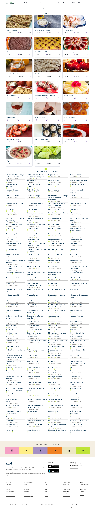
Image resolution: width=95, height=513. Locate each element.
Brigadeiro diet (53, 175)
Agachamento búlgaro (28, 482)
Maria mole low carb (13, 394)
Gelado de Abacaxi (33, 261)
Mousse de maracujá (67, 489)
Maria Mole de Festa (13, 329)
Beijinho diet (74, 224)
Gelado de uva (75, 377)
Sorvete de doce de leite (78, 203)
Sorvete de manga (33, 196)
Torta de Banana (33, 295)
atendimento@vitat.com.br (77, 465)
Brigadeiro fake (32, 209)
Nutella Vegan (11, 325)
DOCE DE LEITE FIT (33, 322)
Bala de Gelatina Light (34, 333)
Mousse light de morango (57, 333)
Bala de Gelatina (54, 367)
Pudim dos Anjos (32, 361)
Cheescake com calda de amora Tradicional (56, 204)
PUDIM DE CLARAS (12, 255)
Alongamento (26, 489)
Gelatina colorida (76, 388)
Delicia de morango (76, 304)
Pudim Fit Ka (74, 325)
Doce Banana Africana (34, 301)
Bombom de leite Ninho (56, 346)
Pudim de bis (52, 283)
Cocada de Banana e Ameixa (37, 400)
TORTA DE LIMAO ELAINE (78, 421)
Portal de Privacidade (45, 507)
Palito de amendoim (55, 234)
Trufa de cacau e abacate (35, 350)
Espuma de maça (76, 424)
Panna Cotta (52, 394)
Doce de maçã (53, 411)
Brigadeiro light (53, 224)
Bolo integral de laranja (78, 278)
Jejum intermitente (9, 493)
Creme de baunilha (12, 196)
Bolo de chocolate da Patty (57, 310)
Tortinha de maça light (35, 329)
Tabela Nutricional (49, 479)
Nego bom (9, 417)
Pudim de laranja (54, 361)
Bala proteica (10, 228)
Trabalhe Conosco (74, 468)
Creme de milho (66, 487)
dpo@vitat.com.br (73, 507)
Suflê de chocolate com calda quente (35, 256)
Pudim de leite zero (33, 377)
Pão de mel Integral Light (57, 430)
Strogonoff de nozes (76, 272)
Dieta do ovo (8, 484)
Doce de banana (75, 175)
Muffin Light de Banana (35, 289)
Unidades (82, 491)
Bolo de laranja (53, 421)
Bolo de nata (74, 249)
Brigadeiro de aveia (12, 346)
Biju (28, 346)
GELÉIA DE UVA (32, 304)
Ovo (46, 489)
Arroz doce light (53, 325)
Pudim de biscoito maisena (15, 203)
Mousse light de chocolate (15, 367)
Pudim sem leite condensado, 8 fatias (34, 284)
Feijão (46, 484)
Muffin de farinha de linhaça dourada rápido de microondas (58, 198)
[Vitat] (10, 3)
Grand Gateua (32, 371)
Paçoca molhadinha (76, 417)
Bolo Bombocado (54, 266)
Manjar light (10, 430)
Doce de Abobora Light (56, 209)
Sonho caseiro (74, 400)
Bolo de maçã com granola (15, 301)
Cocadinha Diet (32, 278)
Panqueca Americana (77, 316)
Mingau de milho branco (35, 424)
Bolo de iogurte (53, 190)
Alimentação (9, 479)
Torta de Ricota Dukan (77, 333)
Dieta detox (8, 489)
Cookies (72, 196)
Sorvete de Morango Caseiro (58, 213)
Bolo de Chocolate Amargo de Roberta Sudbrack (15, 176)
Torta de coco (74, 356)
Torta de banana (33, 228)
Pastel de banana (12, 424)
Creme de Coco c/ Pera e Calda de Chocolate (56, 372)
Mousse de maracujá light (15, 272)
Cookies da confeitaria (34, 382)
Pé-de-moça (10, 337)
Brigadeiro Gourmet (12, 322)
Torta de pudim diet (55, 400)
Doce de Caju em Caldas (56, 295)
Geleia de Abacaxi (54, 219)
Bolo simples (31, 180)
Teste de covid (83, 489)
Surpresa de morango (55, 405)
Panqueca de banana (13, 190)
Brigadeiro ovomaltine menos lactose (13, 412)
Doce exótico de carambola (36, 340)
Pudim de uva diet (33, 190)
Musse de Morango (33, 430)
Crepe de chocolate (76, 371)
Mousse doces (32, 356)
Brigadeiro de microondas (78, 283)
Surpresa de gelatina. (55, 301)
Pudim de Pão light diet (14, 340)
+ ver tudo (47, 437)
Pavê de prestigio (11, 249)
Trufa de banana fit (55, 388)
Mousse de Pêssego (12, 213)
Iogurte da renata (76, 261)
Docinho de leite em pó (35, 203)
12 (55, 169)
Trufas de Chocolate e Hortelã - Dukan (77, 229)
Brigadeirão (10, 421)
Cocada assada (32, 411)
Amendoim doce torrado (35, 367)
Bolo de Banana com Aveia (36, 224)
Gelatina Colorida (33, 240)
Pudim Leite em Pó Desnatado (54, 273)
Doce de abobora (33, 325)
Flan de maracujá (76, 310)
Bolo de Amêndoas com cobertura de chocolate (14, 357)
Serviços (82, 479)
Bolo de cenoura (32, 417)
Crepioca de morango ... (78, 240)
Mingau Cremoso (54, 261)
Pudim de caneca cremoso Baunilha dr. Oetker (57, 305)
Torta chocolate (75, 289)
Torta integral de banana (14, 224)
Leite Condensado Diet (77, 346)
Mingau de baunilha (55, 240)
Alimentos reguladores (10, 496)
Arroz (46, 482)
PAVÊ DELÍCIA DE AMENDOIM (75, 412)
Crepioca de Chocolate (13, 382)
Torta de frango (66, 493)
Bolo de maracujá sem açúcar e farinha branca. (78, 362)
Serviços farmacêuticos (84, 484)
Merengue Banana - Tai (78, 301)
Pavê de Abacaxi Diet (13, 295)
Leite (46, 491)
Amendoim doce (54, 337)
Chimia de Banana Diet (78, 184)
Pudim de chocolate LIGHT (36, 421)
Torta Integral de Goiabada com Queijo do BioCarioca (15, 389)
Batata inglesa (48, 487)
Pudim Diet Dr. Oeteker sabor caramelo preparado (36, 176)
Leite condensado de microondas (77, 395)
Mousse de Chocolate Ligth (15, 304)
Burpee (25, 484)
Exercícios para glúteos (28, 496)
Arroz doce (9, 240)
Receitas (45, 8)
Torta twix (30, 394)
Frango (46, 496)
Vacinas (81, 487)
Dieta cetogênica (9, 487)
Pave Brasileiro (53, 278)
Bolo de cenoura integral (14, 310)
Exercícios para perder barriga (30, 493)
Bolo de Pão (74, 405)
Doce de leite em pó (55, 329)
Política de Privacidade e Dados (47, 504)
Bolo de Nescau (75, 213)
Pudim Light (10, 283)
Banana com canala (55, 322)
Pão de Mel (9, 180)
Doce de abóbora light (77, 350)
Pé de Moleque (11, 209)
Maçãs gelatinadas (55, 377)
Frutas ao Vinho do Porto (56, 289)
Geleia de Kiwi (10, 371)
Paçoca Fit (73, 367)
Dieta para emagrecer (10, 491)
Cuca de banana (54, 316)
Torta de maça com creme (57, 243)
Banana (46, 493)
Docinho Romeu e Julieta (78, 180)
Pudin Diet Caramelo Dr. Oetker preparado (35, 406)
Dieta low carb (9, 482)
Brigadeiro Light (75, 243)
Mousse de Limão (54, 180)
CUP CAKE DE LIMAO (55, 249)
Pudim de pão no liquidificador (11, 185)
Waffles (51, 417)
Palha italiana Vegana (34, 337)
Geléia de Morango (54, 228)
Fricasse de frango (66, 496)
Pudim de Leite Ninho (77, 337)
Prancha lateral (27, 487)
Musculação (26, 491)
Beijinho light (52, 382)
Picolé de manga (11, 333)
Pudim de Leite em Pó (77, 209)
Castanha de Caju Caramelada (33, 235)
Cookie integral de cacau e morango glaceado (36, 244)
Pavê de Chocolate (76, 322)
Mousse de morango (34, 266)
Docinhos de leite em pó (14, 243)
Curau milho (74, 255)
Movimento (26, 479)
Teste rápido (82, 482)
